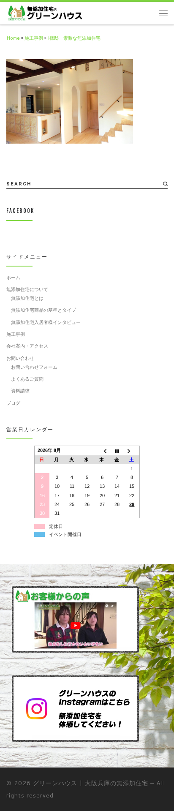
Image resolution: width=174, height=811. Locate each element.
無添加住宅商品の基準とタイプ (43, 310)
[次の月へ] (132, 450)
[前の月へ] (102, 450)
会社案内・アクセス (27, 346)
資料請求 (20, 390)
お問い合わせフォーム (34, 367)
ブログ (13, 403)
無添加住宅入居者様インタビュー (46, 322)
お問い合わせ (20, 358)
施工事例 (33, 38)
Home (13, 38)
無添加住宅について (27, 289)
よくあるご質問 (27, 379)
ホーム (13, 277)
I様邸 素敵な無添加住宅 (74, 38)
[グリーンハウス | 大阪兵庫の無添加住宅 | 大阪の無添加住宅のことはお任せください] (44, 12)
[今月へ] (117, 450)
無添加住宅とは (27, 298)
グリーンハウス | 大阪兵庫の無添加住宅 (90, 782)
